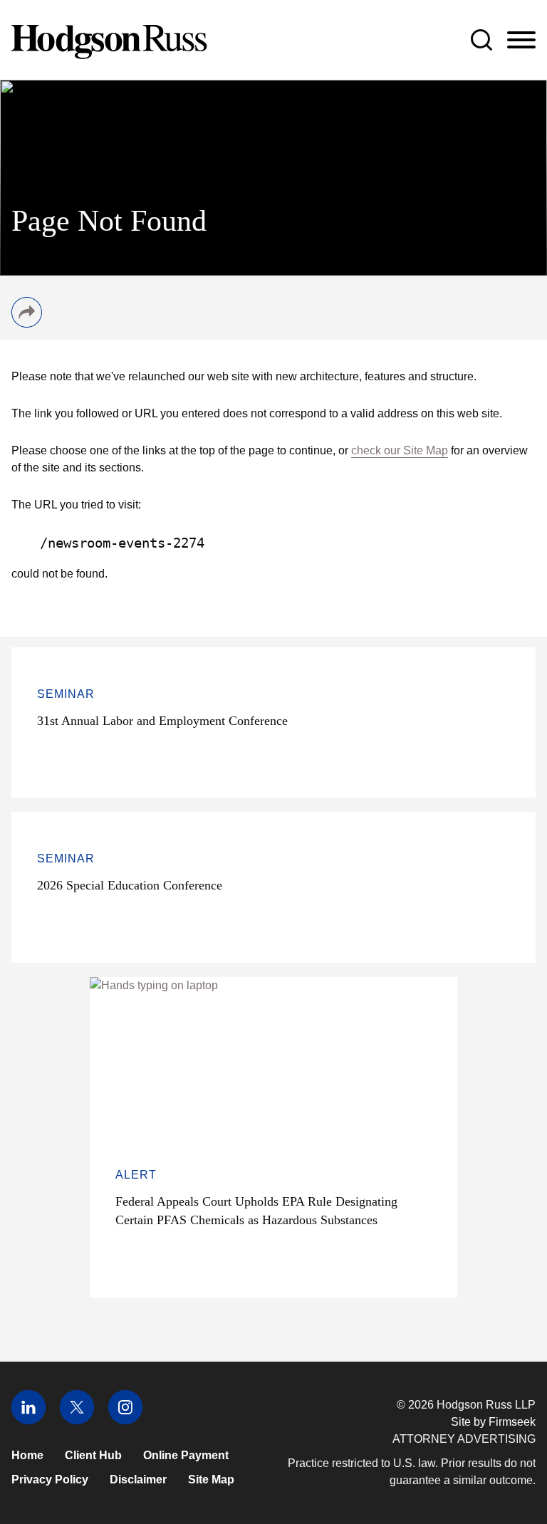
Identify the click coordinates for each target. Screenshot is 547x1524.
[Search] (481, 40)
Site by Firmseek (493, 1422)
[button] (26, 324)
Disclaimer (138, 1479)
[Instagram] (125, 1420)
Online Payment (186, 1455)
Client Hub (93, 1455)
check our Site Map (399, 450)
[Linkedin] (28, 1420)
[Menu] (521, 40)
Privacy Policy (49, 1479)
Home (27, 1455)
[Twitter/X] (77, 1420)
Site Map (211, 1479)
